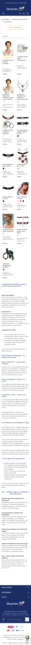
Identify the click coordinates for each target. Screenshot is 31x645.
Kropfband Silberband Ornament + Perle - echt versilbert (8, 97)
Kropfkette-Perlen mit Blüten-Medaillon (8, 131)
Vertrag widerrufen (24, 642)
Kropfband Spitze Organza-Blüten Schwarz (22, 131)
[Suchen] (20, 13)
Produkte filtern (16, 27)
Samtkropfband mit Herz (7, 197)
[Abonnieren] (27, 619)
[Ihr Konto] (24, 13)
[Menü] (3, 13)
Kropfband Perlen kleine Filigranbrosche (22, 58)
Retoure (15, 642)
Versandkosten (7, 637)
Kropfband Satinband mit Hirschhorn (7, 265)
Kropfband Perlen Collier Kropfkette (8, 230)
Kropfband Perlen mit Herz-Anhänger (8, 61)
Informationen (6, 592)
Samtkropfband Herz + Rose (22, 165)
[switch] (27, 642)
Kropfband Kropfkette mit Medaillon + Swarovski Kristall (22, 97)
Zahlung (10, 642)
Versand (4, 642)
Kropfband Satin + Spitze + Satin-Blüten (22, 231)
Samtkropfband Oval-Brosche (7, 165)
